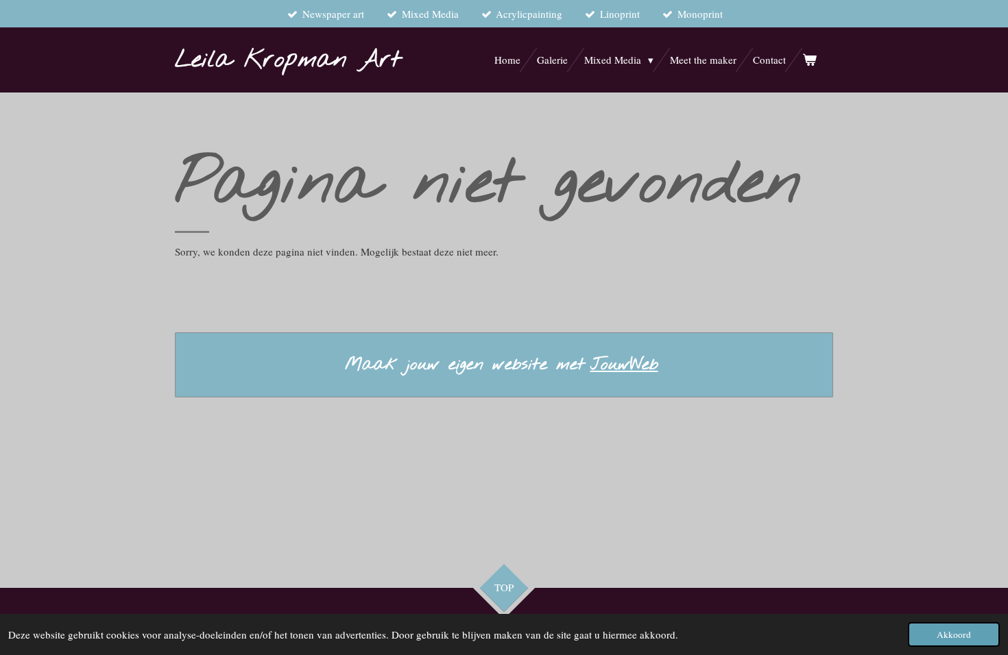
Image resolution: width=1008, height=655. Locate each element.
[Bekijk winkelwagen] (809, 60)
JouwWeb (624, 365)
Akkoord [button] (954, 634)
